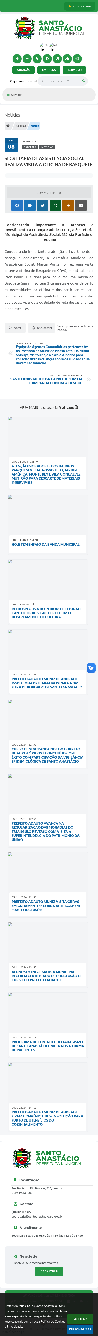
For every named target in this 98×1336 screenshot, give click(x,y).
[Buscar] (83, 81)
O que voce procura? (24, 81)
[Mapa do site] (67, 58)
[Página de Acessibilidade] (77, 58)
